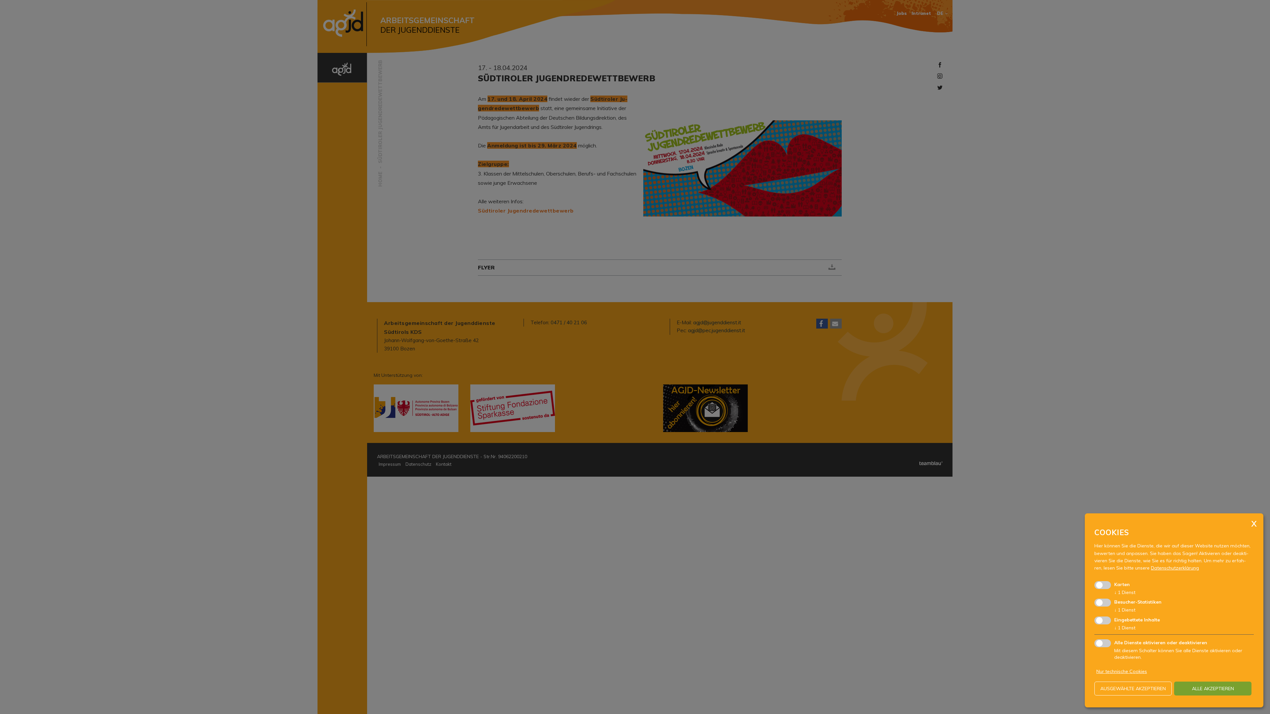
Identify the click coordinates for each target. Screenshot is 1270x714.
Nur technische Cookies (1121, 671)
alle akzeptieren (1213, 689)
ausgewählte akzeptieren (1133, 689)
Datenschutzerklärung (1175, 568)
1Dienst (1124, 592)
